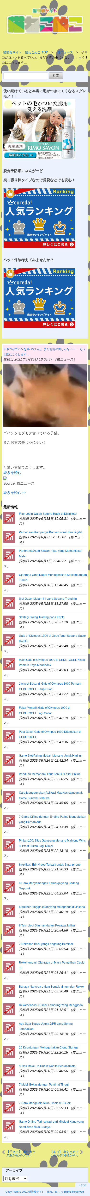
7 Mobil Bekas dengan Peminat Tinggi (44, 1084)
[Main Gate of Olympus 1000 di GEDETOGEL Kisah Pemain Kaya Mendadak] (9, 664)
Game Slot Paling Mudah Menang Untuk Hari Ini (50, 755)
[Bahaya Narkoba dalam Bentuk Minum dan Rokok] (9, 990)
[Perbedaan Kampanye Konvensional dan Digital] (9, 536)
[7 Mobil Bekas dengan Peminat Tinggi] (9, 1089)
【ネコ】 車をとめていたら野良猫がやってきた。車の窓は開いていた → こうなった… (64, 1153)
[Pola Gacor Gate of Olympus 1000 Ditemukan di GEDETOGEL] (9, 735)
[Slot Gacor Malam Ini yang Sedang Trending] (9, 603)
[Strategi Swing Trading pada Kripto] (9, 621)
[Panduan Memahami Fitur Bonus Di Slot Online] (9, 778)
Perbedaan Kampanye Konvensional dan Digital (50, 532)
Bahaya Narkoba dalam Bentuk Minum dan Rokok (51, 986)
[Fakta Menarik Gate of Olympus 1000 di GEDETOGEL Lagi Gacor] (9, 711)
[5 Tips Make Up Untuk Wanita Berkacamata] (9, 1070)
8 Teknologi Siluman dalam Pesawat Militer (47, 925)
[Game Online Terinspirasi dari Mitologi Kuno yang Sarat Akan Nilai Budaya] (9, 1126)
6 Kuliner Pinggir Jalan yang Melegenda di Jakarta (52, 907)
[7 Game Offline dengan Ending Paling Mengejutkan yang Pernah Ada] (9, 820)
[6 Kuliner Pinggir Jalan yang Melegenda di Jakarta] (9, 911)
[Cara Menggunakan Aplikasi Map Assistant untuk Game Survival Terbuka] (9, 797)
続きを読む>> (14, 492)
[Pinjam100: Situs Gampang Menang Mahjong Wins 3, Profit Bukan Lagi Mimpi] (9, 844)
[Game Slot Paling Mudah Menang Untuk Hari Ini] (9, 760)
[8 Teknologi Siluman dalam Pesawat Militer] (9, 929)
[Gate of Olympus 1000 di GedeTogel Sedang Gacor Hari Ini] (9, 640)
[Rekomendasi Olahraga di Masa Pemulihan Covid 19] (9, 967)
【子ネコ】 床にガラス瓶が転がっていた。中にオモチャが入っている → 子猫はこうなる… (21, 1153)
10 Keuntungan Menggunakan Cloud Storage (48, 1047)
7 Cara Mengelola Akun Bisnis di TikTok (45, 1103)
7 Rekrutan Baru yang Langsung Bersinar (46, 944)
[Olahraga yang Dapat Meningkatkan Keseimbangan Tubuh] (9, 579)
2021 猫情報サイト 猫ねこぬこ (41, 1191)
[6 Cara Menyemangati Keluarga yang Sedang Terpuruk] (9, 887)
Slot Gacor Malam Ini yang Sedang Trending (48, 598)
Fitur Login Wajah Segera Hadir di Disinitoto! (48, 513)
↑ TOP (82, 1185)
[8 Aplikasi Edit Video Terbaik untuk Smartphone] (9, 868)
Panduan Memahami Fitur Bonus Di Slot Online (50, 774)
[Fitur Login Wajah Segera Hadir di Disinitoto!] (9, 518)
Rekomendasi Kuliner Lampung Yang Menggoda (51, 1005)
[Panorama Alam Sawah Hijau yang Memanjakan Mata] (9, 555)
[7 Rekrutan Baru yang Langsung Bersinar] (9, 948)
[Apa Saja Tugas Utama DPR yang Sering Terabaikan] (9, 1027)
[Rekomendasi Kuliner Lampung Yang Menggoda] (9, 1009)
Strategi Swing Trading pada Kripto (42, 617)
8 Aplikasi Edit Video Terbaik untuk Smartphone (50, 864)
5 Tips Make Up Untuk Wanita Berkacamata (47, 1066)
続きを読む (12, 472)
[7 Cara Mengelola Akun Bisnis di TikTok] (9, 1107)
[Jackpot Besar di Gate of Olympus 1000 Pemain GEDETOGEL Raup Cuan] (9, 688)
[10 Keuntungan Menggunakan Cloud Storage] (9, 1051)
